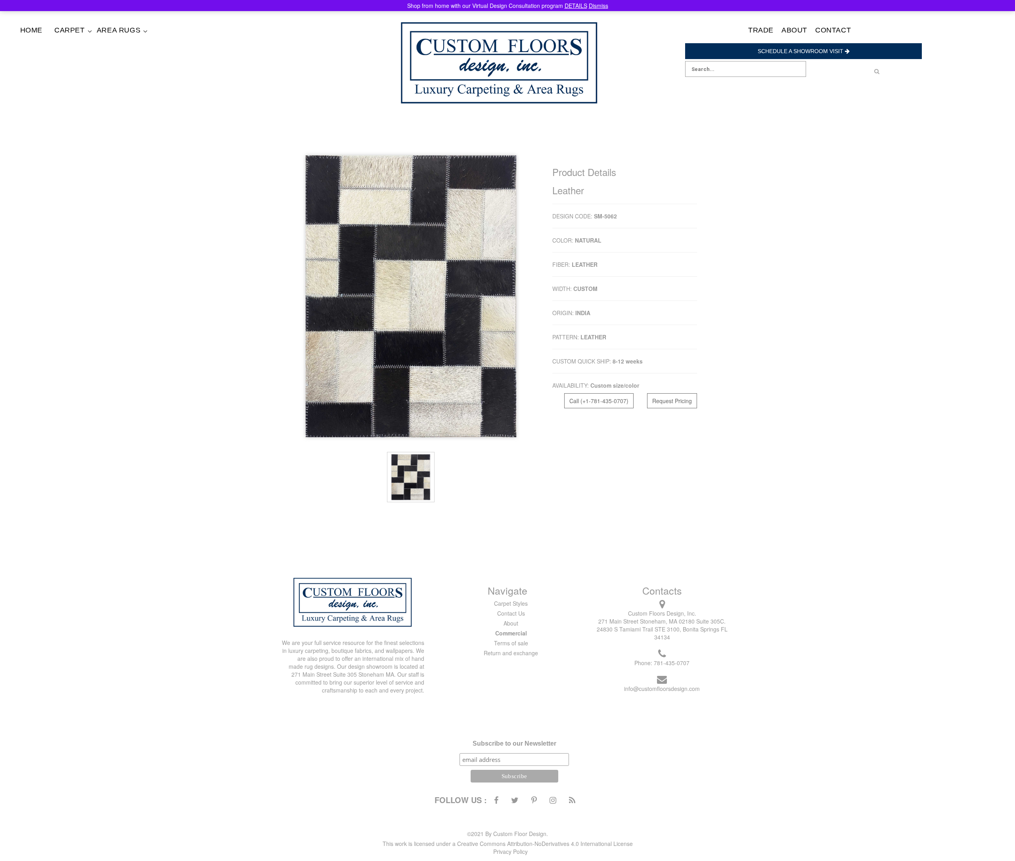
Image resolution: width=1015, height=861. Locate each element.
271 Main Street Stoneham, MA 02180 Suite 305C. (662, 621)
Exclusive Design (88, 49)
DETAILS (576, 6)
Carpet (69, 30)
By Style (88, 41)
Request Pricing (672, 401)
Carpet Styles (511, 603)
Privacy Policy (510, 851)
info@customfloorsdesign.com (662, 689)
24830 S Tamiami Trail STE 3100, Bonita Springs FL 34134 (662, 633)
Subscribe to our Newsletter (514, 743)
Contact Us (511, 613)
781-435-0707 (671, 663)
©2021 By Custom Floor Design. (507, 834)
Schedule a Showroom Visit (801, 51)
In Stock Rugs (130, 41)
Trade (761, 30)
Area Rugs (118, 30)
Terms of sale (511, 643)
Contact (833, 30)
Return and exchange (511, 653)
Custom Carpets (87, 56)
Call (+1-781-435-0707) (598, 401)
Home (31, 30)
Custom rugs (130, 49)
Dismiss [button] (598, 6)
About (794, 30)
